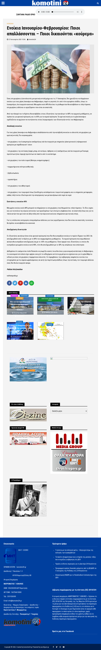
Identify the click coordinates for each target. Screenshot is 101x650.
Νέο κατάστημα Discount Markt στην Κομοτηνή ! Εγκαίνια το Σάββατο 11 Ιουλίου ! (20, 306)
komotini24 (32, 39)
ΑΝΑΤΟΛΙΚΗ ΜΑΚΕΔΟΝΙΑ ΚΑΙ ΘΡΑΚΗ (50, 299)
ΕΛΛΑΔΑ (49, 303)
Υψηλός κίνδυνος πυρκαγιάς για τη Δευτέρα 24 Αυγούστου (50, 329)
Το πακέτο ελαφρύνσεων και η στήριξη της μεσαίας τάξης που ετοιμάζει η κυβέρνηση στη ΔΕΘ (20, 329)
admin (50, 316)
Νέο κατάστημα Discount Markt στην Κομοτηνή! (50, 308)
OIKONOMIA (24, 295)
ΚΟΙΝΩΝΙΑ (10, 24)
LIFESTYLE (14, 295)
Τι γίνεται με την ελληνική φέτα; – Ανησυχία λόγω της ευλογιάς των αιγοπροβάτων (80, 304)
